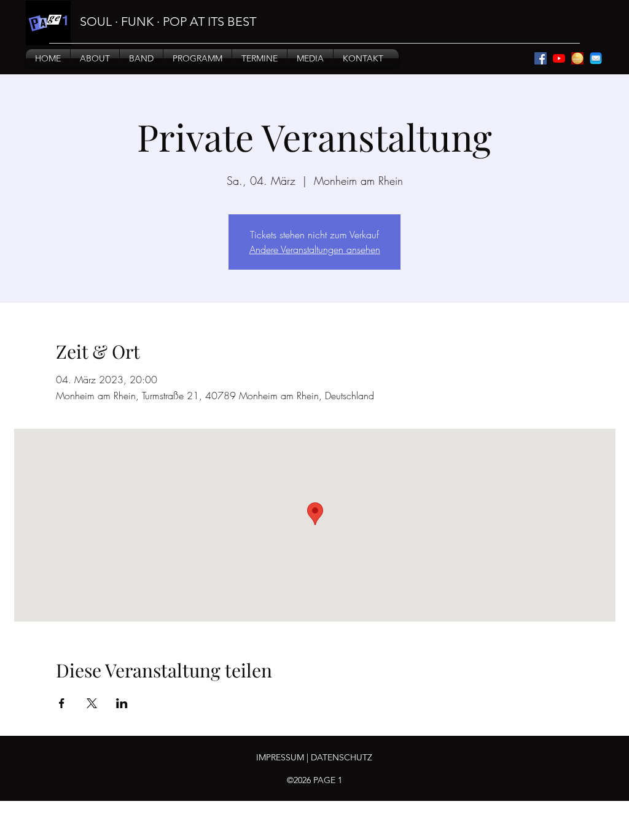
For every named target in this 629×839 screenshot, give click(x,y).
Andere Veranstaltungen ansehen (314, 249)
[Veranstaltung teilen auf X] (92, 703)
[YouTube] (559, 58)
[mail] (596, 58)
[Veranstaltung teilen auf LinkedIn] (122, 703)
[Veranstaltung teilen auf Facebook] (62, 703)
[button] (95, 58)
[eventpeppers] (577, 58)
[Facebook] (540, 58)
